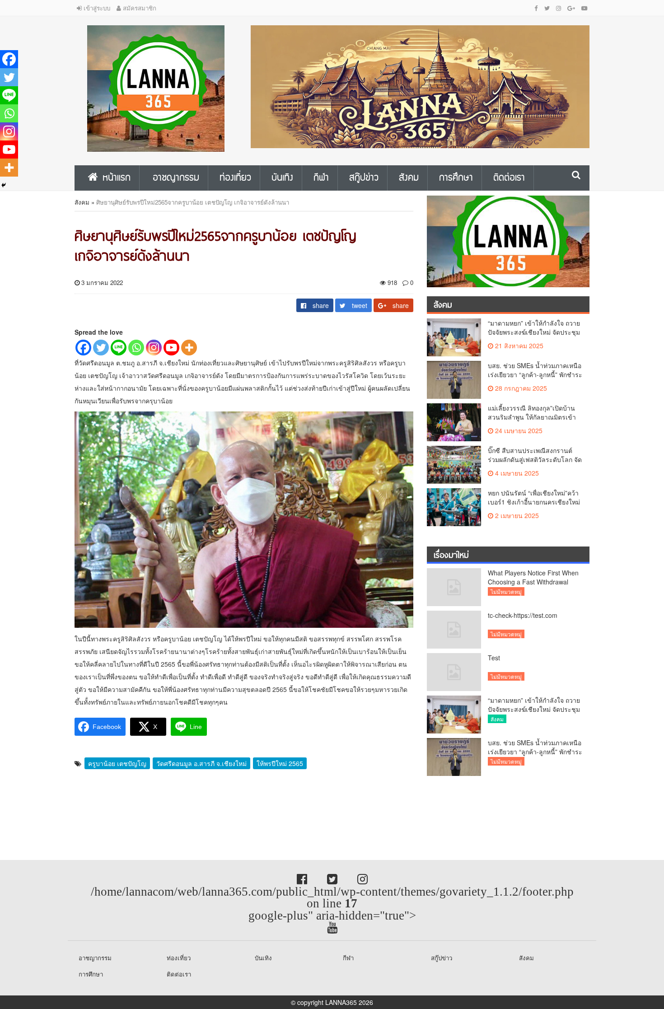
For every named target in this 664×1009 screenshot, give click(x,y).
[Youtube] (171, 347)
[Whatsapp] (136, 347)
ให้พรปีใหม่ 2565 (280, 763)
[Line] (118, 347)
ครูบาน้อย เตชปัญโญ (117, 763)
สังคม (82, 202)
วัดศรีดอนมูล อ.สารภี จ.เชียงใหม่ (201, 763)
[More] (189, 347)
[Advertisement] (72, 815)
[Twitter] (101, 347)
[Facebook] (83, 347)
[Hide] (3, 185)
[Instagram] (154, 347)
